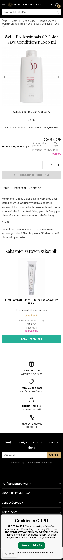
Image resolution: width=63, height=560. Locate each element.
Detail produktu (31, 339)
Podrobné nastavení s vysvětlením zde (31, 552)
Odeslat (54, 455)
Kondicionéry (47, 20)
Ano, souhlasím (31, 545)
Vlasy (15, 20)
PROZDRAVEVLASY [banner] (24, 4)
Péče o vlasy (28, 20)
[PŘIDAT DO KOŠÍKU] (31, 175)
